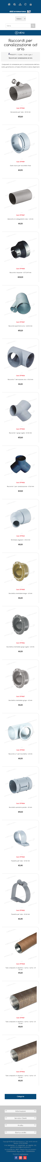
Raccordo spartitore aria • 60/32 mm (20, 326)
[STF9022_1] (20, 892)
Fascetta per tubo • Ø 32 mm (20, 861)
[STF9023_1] (20, 838)
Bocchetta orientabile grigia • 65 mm (20, 700)
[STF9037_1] (20, 303)
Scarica (20, 4)
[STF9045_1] (20, 945)
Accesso (31, 4)
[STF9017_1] (20, 999)
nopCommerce (24, 1154)
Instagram (20, 1157)
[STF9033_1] (20, 410)
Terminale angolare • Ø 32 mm (20, 540)
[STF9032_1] (20, 464)
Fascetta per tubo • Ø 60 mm (20, 914)
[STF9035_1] (20, 250)
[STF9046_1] (20, 1053)
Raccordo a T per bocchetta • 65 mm (20, 754)
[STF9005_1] (20, 571)
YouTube (25, 1157)
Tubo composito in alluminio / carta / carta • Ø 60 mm (20, 1076)
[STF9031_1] (20, 731)
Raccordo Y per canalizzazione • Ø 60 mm (20, 486)
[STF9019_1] (20, 143)
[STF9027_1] (20, 196)
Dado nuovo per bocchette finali (20, 165)
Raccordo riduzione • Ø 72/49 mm (20, 272)
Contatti (26, 4)
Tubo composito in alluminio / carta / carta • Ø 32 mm (20, 968)
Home (9, 4)
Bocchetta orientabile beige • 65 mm (20, 593)
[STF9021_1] (20, 89)
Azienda (15, 4)
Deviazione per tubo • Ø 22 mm (20, 112)
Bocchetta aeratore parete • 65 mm (20, 807)
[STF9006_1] (20, 624)
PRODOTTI (13, 54)
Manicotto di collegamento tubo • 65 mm (20, 219)
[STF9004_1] (20, 785)
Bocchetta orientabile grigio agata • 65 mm (20, 647)
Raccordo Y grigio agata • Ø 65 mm (20, 433)
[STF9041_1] (20, 517)
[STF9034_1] (20, 357)
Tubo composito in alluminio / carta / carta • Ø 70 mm (20, 1022)
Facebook (16, 1157)
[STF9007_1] (20, 678)
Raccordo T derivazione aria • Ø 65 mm (20, 379)
